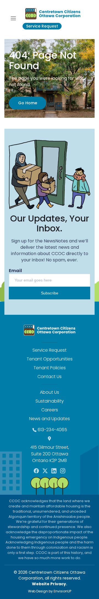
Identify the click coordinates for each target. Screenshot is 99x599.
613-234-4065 (52, 429)
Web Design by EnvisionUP (49, 591)
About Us (49, 392)
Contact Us (49, 376)
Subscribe (49, 293)
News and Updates (49, 418)
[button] (13, 18)
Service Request (42, 26)
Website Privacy (49, 584)
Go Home (27, 103)
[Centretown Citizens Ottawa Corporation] (53, 14)
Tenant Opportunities (50, 359)
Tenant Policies (50, 368)
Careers (49, 410)
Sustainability (49, 401)
